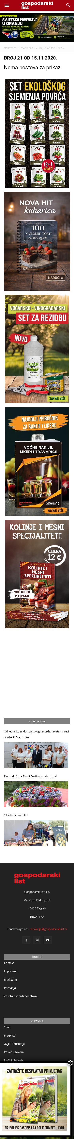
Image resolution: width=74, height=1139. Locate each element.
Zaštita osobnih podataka (20, 996)
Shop (7, 1027)
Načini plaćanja (13, 1060)
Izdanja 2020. (27, 48)
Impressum (11, 971)
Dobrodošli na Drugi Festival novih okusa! (30, 776)
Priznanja (10, 988)
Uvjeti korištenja (14, 1044)
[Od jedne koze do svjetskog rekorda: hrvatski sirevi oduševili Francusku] (36, 755)
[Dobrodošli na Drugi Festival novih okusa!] (36, 794)
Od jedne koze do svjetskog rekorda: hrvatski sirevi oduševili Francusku (36, 734)
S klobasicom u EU (16, 815)
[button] (68, 5)
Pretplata (10, 1035)
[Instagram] (37, 940)
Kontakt (9, 963)
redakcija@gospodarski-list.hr (48, 929)
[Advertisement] (37, 673)
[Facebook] (26, 940)
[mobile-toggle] (6, 5)
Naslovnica (10, 48)
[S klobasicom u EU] (36, 833)
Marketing (10, 979)
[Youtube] (48, 940)
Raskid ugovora (14, 1052)
